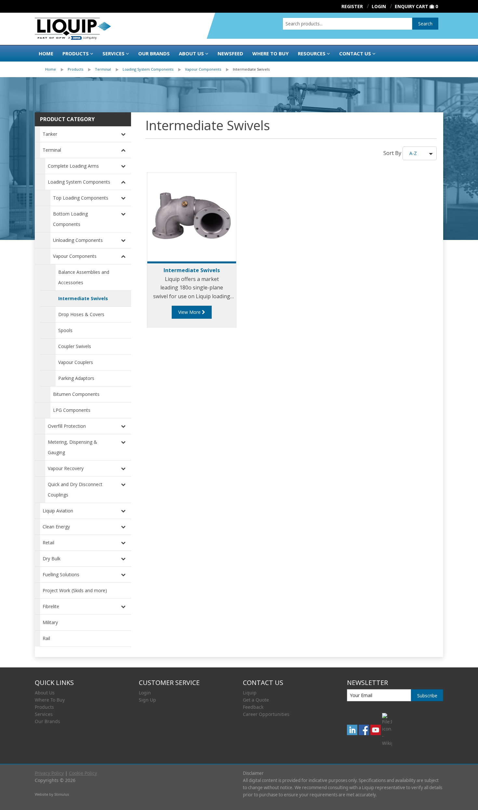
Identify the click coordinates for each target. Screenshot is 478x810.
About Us (191, 53)
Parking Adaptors (76, 378)
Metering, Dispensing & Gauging (72, 447)
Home (46, 53)
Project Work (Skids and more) (75, 590)
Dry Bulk (51, 558)
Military (50, 622)
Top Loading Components (80, 198)
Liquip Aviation (58, 511)
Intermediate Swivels (251, 69)
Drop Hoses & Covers (81, 314)
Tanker (50, 134)
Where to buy (270, 53)
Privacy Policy (49, 773)
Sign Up (147, 700)
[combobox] (347, 24)
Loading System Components (148, 69)
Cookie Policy (83, 773)
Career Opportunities (266, 714)
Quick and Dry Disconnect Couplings (75, 489)
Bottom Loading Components (70, 219)
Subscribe (427, 695)
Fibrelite (51, 606)
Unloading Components (78, 240)
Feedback (253, 707)
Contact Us (355, 53)
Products (75, 53)
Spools (65, 330)
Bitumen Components (76, 394)
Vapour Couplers (75, 362)
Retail (48, 542)
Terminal (103, 69)
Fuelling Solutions (61, 574)
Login (145, 693)
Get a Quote (256, 700)
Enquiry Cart (411, 6)
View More (190, 312)
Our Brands (154, 53)
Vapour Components (203, 69)
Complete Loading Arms (73, 166)
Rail (46, 638)
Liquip (250, 693)
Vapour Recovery (66, 468)
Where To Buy (50, 700)
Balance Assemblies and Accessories (83, 277)
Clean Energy (56, 527)
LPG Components (71, 410)
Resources (311, 53)
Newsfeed (230, 53)
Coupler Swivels (74, 346)
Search (425, 24)
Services (113, 53)
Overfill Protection (67, 426)
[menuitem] (56, 69)
